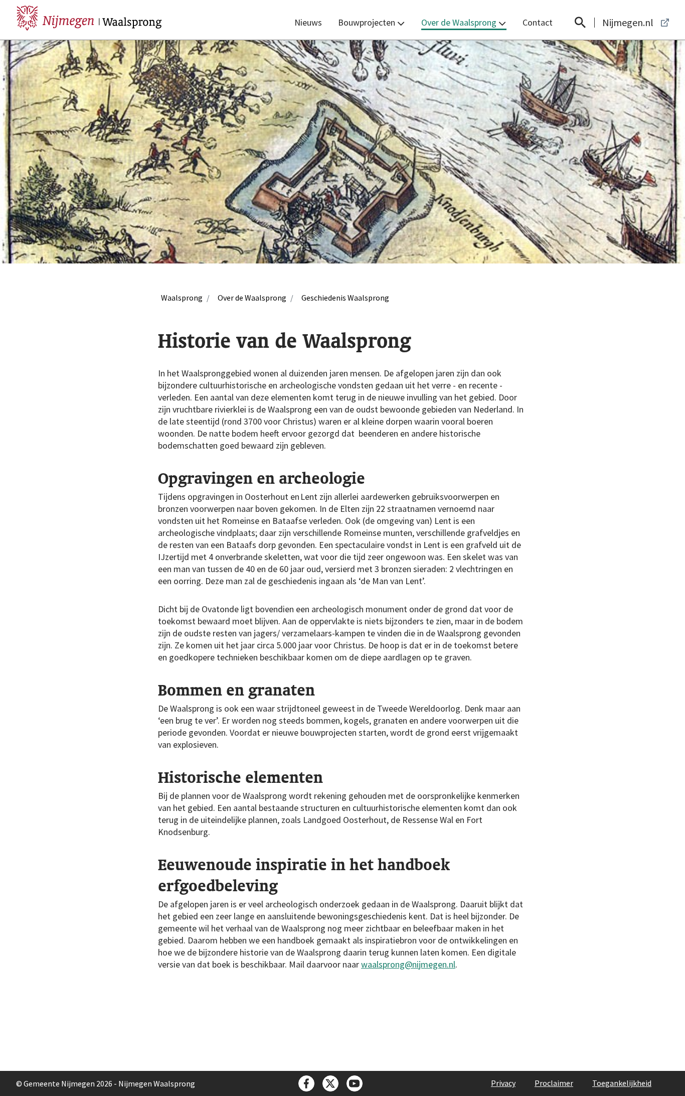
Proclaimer (554, 1083)
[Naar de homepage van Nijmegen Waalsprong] (89, 16)
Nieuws (308, 22)
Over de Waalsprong (458, 22)
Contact (538, 22)
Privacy (503, 1083)
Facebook (306, 1083)
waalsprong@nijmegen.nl (408, 964)
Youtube (355, 1083)
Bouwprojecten (366, 22)
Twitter (330, 1083)
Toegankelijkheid (621, 1083)
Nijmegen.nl (627, 23)
